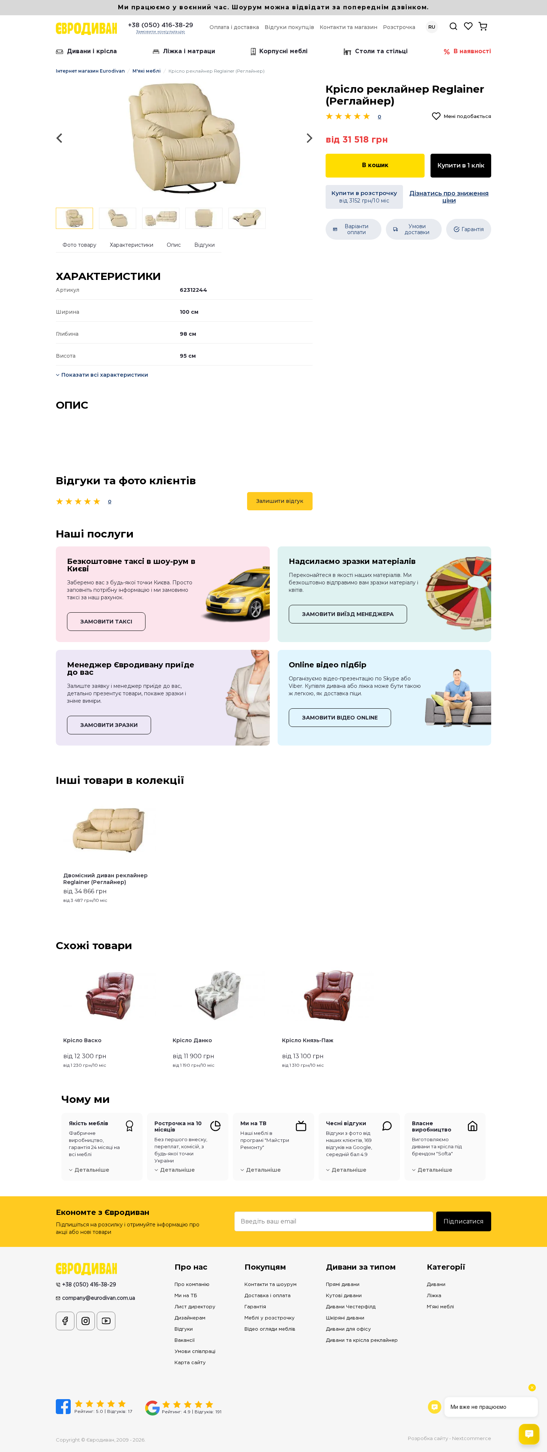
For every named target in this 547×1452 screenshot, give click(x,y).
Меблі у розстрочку (269, 1318)
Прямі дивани (342, 1285)
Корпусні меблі (283, 51)
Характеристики (131, 245)
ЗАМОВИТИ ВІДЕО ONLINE (340, 717)
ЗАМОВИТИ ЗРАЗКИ (109, 725)
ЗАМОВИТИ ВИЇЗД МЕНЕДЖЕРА (348, 614)
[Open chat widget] (529, 1434)
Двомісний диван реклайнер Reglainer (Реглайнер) (105, 878)
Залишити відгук (279, 501)
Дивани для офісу (348, 1329)
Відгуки (204, 245)
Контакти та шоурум (270, 1285)
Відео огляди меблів (269, 1329)
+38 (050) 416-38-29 (160, 25)
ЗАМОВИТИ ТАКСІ (106, 621)
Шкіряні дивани (345, 1318)
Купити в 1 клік (460, 165)
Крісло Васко (82, 1040)
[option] (184, 138)
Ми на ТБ (186, 1296)
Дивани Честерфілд (350, 1307)
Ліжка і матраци (189, 51)
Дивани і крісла (92, 51)
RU (431, 27)
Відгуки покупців (289, 27)
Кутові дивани (344, 1296)
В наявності (472, 51)
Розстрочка (399, 27)
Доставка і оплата (267, 1296)
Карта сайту (190, 1363)
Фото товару (79, 245)
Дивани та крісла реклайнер (362, 1340)
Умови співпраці (195, 1352)
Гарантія (255, 1307)
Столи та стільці (381, 51)
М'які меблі (146, 71)
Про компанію (192, 1285)
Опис (174, 245)
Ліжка (434, 1296)
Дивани (436, 1285)
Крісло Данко (192, 1040)
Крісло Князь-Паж (307, 1040)
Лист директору (195, 1307)
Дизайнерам (190, 1318)
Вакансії (185, 1340)
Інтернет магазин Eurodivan (90, 71)
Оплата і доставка (234, 27)
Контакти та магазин (348, 27)
